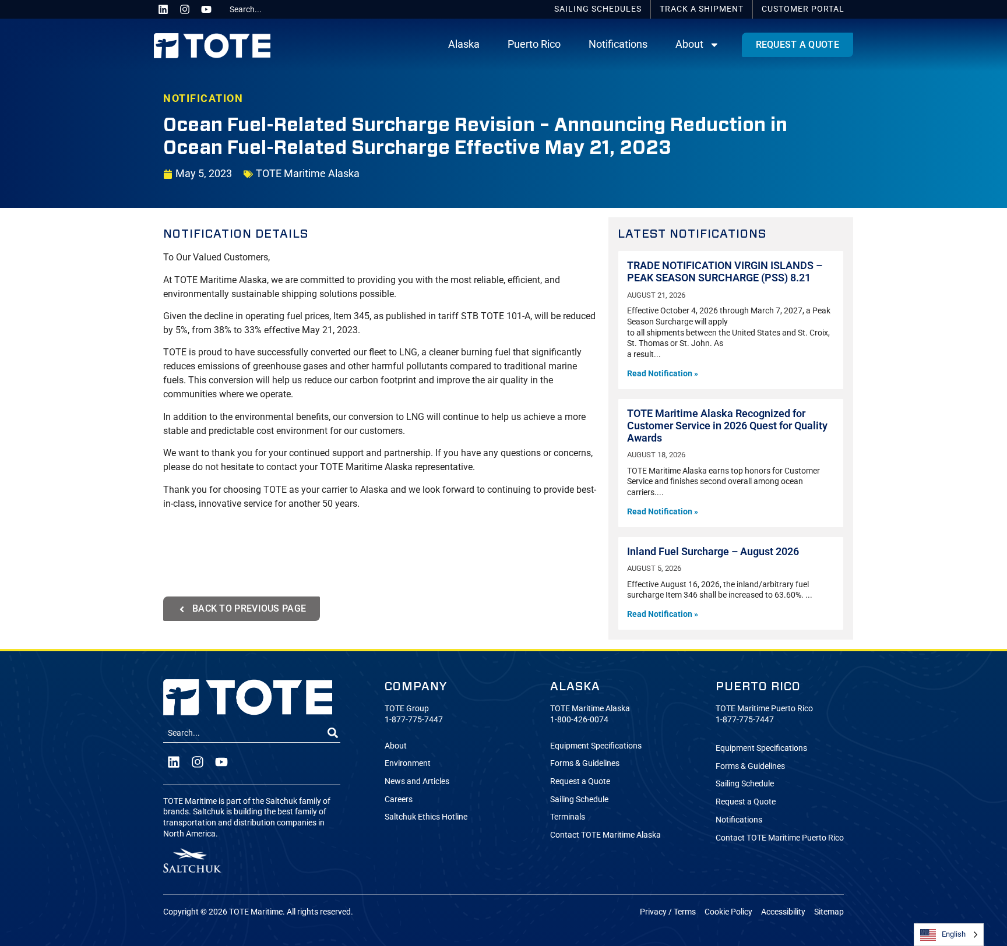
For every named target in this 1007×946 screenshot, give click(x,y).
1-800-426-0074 (579, 720)
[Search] (332, 733)
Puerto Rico (534, 44)
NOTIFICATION (203, 98)
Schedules (598, 9)
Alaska (464, 44)
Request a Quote (580, 781)
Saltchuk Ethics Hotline (426, 817)
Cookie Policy (728, 912)
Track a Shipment (702, 9)
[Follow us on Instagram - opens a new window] (184, 9)
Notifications (618, 44)
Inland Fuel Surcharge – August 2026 (713, 551)
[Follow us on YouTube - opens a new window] (206, 9)
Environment (408, 763)
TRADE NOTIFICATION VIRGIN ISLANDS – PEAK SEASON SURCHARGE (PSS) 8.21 (724, 272)
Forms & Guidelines (584, 763)
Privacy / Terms (668, 912)
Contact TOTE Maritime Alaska (605, 835)
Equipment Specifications (596, 746)
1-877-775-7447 (414, 720)
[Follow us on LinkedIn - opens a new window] (163, 9)
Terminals (567, 817)
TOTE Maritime (256, 912)
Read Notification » (662, 374)
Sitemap (829, 912)
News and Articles (417, 781)
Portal (803, 9)
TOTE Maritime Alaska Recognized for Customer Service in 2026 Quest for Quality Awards (727, 426)
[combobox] (268, 9)
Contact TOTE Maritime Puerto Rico (780, 838)
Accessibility (783, 912)
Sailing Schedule (579, 799)
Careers (399, 799)
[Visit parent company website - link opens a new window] (192, 860)
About (689, 44)
